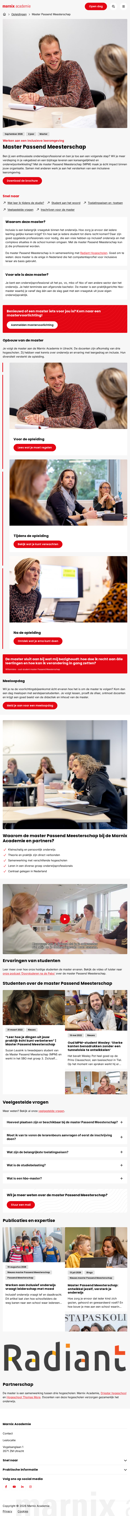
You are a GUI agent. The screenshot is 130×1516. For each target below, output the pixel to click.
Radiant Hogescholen (93, 253)
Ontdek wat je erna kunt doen (38, 641)
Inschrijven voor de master (58, 209)
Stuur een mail (21, 1205)
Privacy (7, 1511)
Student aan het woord (65, 203)
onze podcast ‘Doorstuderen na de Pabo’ (29, 973)
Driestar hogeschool (113, 1393)
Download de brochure (24, 180)
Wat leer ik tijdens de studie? (25, 203)
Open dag (96, 6)
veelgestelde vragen (51, 1111)
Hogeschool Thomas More (23, 1397)
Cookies (23, 1511)
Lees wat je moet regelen (35, 447)
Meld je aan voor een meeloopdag (30, 705)
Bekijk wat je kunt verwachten (38, 544)
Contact (8, 1433)
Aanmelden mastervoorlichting (32, 325)
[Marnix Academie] (16, 6)
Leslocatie (9, 1440)
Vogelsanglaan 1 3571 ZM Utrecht (13, 1449)
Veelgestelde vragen (20, 209)
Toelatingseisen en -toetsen (105, 203)
